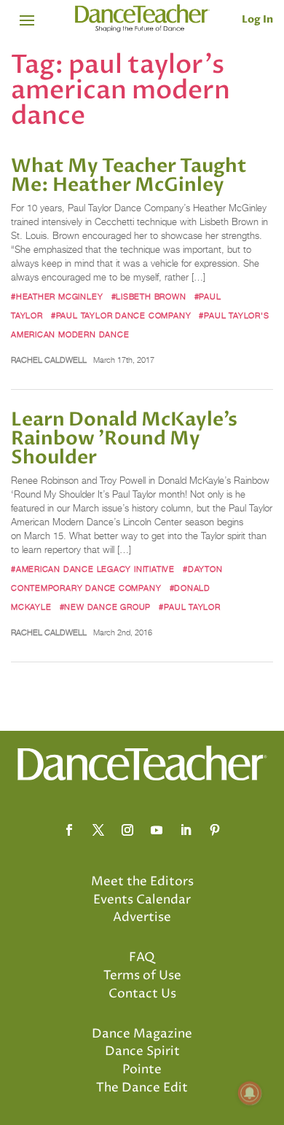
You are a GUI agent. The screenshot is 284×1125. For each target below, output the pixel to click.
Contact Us (142, 994)
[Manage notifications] (249, 1093)
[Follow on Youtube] (156, 830)
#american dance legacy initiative (93, 569)
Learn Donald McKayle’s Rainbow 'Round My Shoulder (124, 439)
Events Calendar (142, 900)
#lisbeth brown (148, 296)
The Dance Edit (142, 1088)
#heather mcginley (57, 296)
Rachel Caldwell (49, 360)
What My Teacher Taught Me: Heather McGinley (129, 175)
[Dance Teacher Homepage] (142, 18)
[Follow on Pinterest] (214, 830)
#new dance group (105, 607)
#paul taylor (189, 607)
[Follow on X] (98, 830)
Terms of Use (142, 975)
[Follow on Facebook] (69, 830)
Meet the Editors (142, 881)
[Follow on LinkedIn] (185, 830)
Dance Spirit (142, 1051)
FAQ (142, 957)
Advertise (142, 917)
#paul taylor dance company (121, 315)
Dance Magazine (142, 1034)
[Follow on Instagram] (127, 830)
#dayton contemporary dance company (117, 578)
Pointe (142, 1069)
